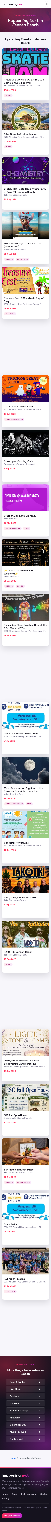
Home (5, 1494)
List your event (28, 1494)
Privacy (5, 1498)
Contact (44, 1494)
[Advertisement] (25, 347)
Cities (14, 1494)
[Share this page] (46, 4)
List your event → (12, 1515)
